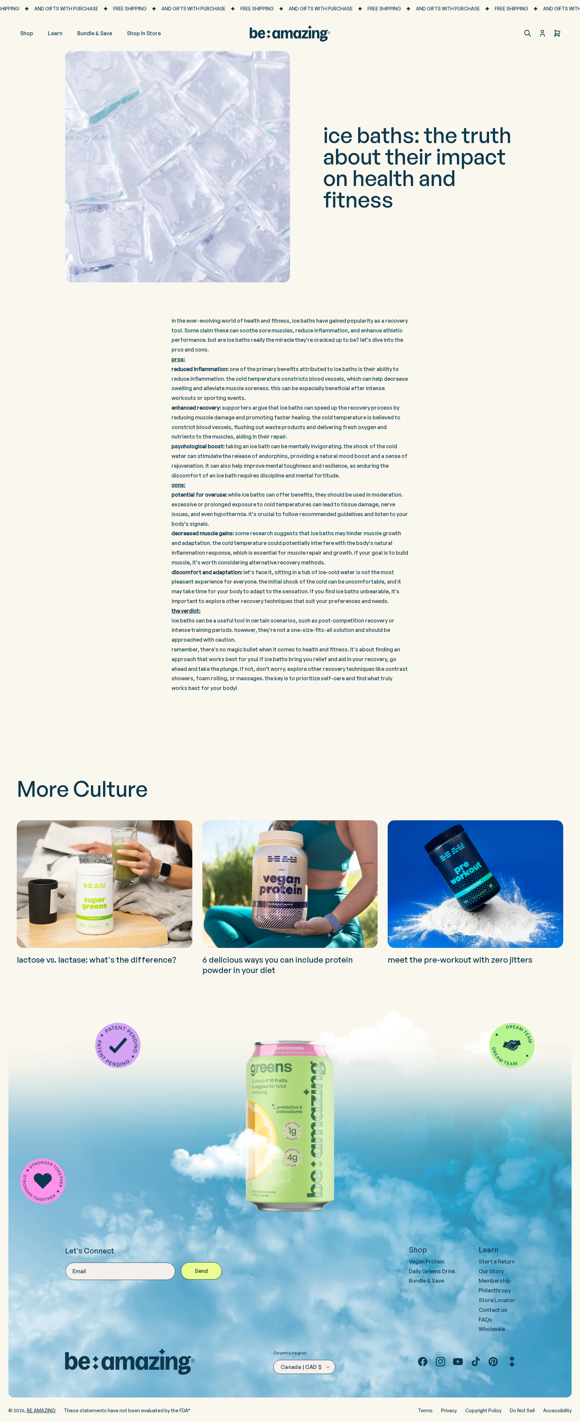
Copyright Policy (483, 1410)
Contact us (493, 1309)
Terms (425, 1410)
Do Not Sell (522, 1410)
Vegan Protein (426, 1261)
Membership (495, 1280)
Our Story (491, 1271)
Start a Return (497, 1261)
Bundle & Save (426, 1280)
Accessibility (557, 1410)
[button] (527, 33)
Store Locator (497, 1300)
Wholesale (492, 1329)
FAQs (485, 1319)
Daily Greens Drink (432, 1271)
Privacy (449, 1410)
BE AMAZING (41, 1410)
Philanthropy (495, 1290)
